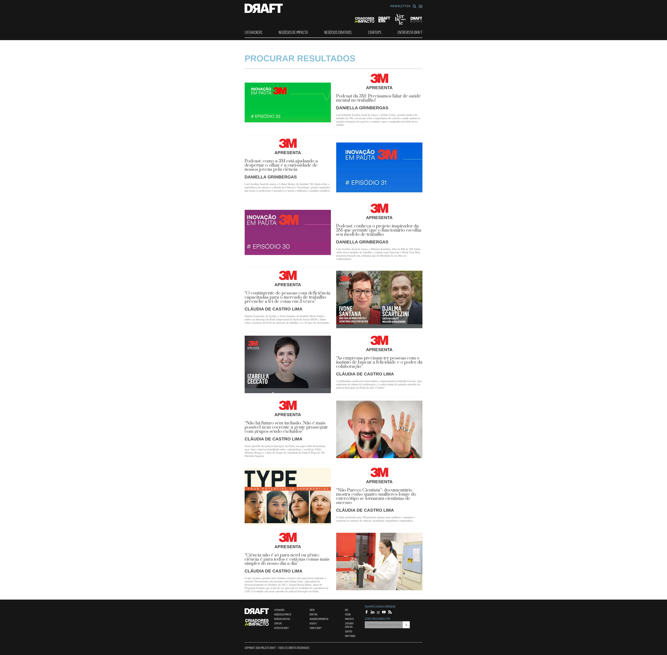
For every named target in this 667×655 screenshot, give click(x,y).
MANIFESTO (349, 618)
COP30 (312, 609)
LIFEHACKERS (253, 32)
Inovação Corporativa (319, 618)
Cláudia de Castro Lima (273, 308)
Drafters (313, 614)
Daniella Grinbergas (362, 107)
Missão (348, 614)
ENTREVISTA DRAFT (410, 32)
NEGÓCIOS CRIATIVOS (338, 32)
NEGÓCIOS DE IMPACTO (293, 32)
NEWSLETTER (400, 6)
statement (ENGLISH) (349, 625)
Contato (348, 631)
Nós (346, 609)
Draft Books (350, 635)
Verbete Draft (316, 627)
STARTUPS (374, 32)
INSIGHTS (313, 623)
